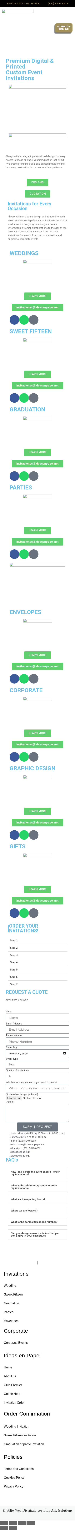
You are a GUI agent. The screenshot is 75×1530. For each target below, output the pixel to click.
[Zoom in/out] (4, 1523)
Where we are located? (24, 1210)
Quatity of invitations (17, 1070)
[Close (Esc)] (31, 1523)
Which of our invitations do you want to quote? (31, 1082)
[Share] (22, 1523)
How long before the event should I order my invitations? (35, 1173)
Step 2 (14, 947)
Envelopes (11, 1321)
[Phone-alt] (33, 320)
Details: (10, 1101)
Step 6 (14, 976)
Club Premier (13, 1385)
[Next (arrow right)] (13, 1528)
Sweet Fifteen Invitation (20, 1435)
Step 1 (14, 940)
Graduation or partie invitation (24, 1444)
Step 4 (14, 962)
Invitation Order (14, 1402)
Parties (8, 1312)
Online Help (12, 1393)
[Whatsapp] (24, 320)
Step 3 (14, 955)
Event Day (12, 1047)
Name (9, 1011)
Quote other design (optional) (22, 1094)
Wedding (10, 1285)
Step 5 (14, 969)
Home (8, 1367)
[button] (46, 28)
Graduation (11, 1303)
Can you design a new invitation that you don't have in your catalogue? (35, 1234)
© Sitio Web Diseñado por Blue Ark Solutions (37, 1510)
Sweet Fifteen (13, 1294)
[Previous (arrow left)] (4, 1528)
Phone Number (14, 1035)
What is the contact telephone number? (34, 1221)
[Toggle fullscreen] (13, 1523)
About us (10, 1376)
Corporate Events (16, 1342)
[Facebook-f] (14, 320)
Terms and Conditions (19, 1468)
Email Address (14, 1023)
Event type (12, 1058)
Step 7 (14, 984)
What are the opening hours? (28, 1199)
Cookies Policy (14, 1477)
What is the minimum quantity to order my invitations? (34, 1186)
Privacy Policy (13, 1486)
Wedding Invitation (16, 1426)
